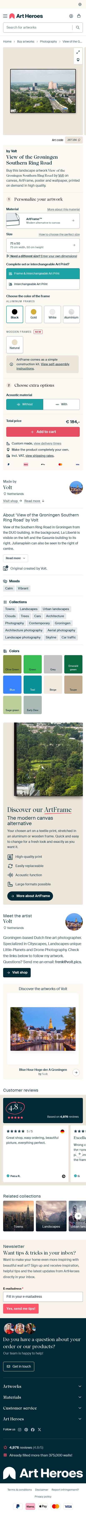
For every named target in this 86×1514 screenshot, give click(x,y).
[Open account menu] (71, 16)
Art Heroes (13, 1419)
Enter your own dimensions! (43, 256)
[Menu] (5, 16)
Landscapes (29, 609)
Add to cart (46, 431)
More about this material (63, 209)
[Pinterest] (26, 1429)
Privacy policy (43, 1496)
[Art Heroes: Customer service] (80, 1408)
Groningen (63, 623)
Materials (12, 1397)
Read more (32, 501)
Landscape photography (22, 637)
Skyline (51, 637)
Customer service (20, 1408)
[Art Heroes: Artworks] (80, 1386)
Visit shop (11, 501)
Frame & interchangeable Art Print (36, 273)
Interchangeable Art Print (31, 284)
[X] (39, 1429)
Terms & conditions (20, 1489)
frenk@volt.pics (68, 961)
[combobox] (37, 27)
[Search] (78, 27)
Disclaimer (41, 1489)
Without (27, 404)
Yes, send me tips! (20, 1308)
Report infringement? (65, 1489)
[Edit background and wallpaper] (78, 59)
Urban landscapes (56, 609)
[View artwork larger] (78, 52)
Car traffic (69, 637)
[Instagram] (19, 1429)
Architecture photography (23, 630)
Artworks (12, 1386)
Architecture (55, 616)
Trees (25, 616)
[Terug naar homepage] (26, 16)
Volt (14, 151)
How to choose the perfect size (59, 234)
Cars (37, 616)
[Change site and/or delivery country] (80, 4)
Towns (10, 609)
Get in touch (22, 1366)
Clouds (10, 616)
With (64, 404)
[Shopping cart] (79, 16)
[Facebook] (32, 1429)
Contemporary (39, 623)
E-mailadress (13, 1288)
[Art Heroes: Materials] (80, 1397)
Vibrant (23, 588)
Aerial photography (61, 630)
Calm (9, 588)
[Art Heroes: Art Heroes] (80, 1419)
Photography (14, 623)
